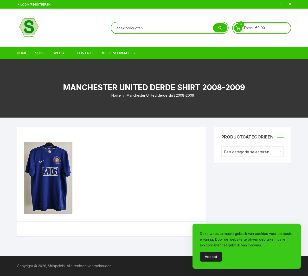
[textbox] (251, 152)
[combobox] (252, 151)
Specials (61, 53)
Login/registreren (35, 4)
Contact (85, 53)
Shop (40, 53)
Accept (211, 256)
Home (22, 53)
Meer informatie (117, 53)
